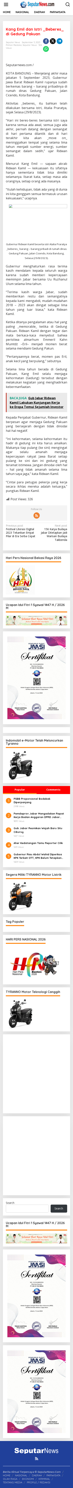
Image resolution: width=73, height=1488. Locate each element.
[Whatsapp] (46, 49)
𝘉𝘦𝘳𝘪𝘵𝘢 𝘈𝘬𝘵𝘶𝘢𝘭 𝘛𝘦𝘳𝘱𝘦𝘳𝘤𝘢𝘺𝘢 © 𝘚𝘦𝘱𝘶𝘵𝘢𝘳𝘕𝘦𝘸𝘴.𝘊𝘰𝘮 (32, 1472)
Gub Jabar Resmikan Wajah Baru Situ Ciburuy (38, 830)
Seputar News (30, 45)
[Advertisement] (36, 1073)
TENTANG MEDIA (12, 1482)
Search (10, 1203)
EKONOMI (28, 1478)
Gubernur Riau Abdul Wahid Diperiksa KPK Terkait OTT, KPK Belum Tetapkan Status (38, 856)
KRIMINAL (44, 1478)
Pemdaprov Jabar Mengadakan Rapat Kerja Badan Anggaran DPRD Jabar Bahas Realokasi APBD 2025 (39, 815)
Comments (53, 789)
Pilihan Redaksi (14, 45)
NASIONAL (21, 1475)
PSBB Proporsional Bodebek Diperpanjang (32, 800)
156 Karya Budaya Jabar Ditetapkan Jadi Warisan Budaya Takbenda (54, 533)
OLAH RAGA (10, 1478)
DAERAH (37, 1475)
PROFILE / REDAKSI (38, 1482)
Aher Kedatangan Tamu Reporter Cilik (38, 843)
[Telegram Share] (59, 41)
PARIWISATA (53, 1475)
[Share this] (46, 41)
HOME (6, 1475)
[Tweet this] (53, 41)
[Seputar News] (37, 4)
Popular (20, 789)
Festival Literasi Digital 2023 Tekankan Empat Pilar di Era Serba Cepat (20, 531)
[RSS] (36, 515)
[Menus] (6, 4)
